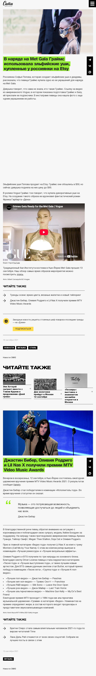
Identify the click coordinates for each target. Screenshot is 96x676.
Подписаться (23, 329)
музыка (22, 348)
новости (9, 348)
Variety (16, 484)
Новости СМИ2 (9, 357)
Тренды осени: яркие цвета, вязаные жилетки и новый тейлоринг (45, 295)
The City (8, 3)
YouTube (16, 263)
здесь (20, 274)
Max (90, 72)
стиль (33, 348)
